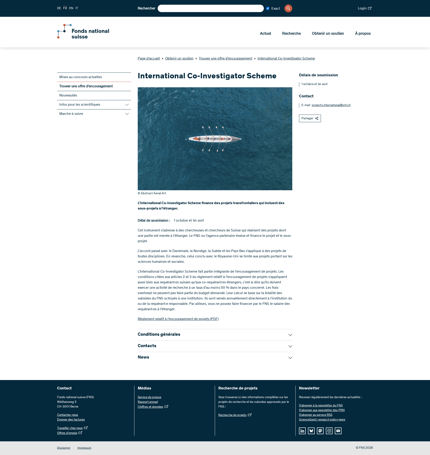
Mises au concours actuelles (80, 77)
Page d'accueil (149, 58)
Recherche (291, 34)
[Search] (288, 8)
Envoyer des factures (71, 419)
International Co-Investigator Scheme (286, 58)
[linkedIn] (302, 430)
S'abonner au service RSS (315, 415)
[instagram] (329, 430)
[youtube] (338, 430)
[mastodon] (320, 430)
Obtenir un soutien (328, 34)
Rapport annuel (148, 402)
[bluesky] (311, 430)
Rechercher (146, 8)
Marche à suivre (71, 114)
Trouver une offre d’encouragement (225, 58)
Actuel (265, 34)
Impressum (84, 448)
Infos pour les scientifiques (79, 105)
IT (76, 8)
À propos (363, 34)
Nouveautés (68, 95)
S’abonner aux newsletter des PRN (322, 410)
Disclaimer (63, 448)
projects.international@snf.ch (331, 105)
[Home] (89, 37)
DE (59, 8)
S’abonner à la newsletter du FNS (321, 405)
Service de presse (149, 397)
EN (71, 8)
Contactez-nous (67, 415)
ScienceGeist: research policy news (322, 419)
